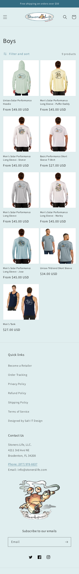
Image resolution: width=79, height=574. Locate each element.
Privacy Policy (17, 384)
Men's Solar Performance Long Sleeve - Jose (17, 270)
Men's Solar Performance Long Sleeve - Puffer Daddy (55, 102)
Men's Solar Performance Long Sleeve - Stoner (17, 158)
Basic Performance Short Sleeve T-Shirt (53, 158)
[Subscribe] (66, 541)
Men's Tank (9, 324)
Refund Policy (17, 393)
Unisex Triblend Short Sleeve (56, 268)
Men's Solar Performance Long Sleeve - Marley (54, 214)
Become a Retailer (20, 365)
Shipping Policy (18, 402)
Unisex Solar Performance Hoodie (17, 102)
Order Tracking (17, 375)
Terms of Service (18, 411)
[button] (5, 17)
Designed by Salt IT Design (25, 421)
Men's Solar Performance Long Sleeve (17, 214)
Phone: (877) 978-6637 (22, 464)
